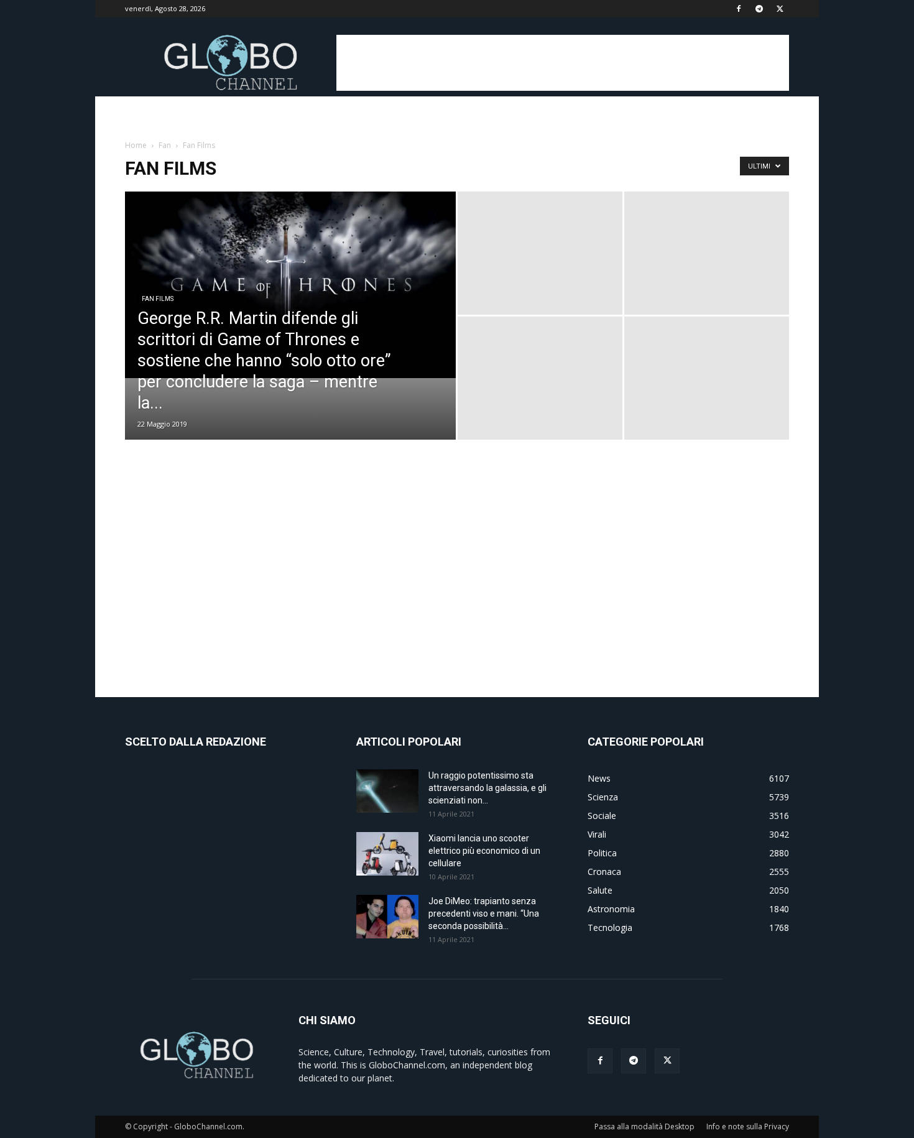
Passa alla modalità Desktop (644, 1126)
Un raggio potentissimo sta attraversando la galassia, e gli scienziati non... (487, 787)
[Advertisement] (562, 63)
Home (136, 145)
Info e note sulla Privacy (747, 1126)
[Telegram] (759, 8)
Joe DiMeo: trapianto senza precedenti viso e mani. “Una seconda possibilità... (483, 913)
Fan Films (157, 298)
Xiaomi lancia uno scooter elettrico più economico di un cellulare (484, 850)
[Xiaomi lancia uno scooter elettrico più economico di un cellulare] (387, 854)
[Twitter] (779, 8)
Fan (165, 145)
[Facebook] (738, 8)
